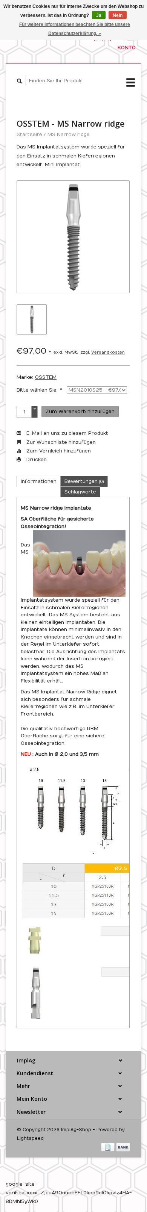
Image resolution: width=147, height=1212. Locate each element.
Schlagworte (80, 492)
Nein (117, 15)
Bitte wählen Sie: (39, 390)
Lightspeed (30, 1138)
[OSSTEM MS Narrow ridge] (73, 237)
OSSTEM (46, 377)
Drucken (36, 460)
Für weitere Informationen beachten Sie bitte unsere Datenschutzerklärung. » (74, 29)
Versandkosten (108, 352)
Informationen (39, 481)
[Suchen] (19, 81)
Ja (98, 15)
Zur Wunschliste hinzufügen (60, 442)
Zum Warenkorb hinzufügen (80, 412)
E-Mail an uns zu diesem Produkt (66, 433)
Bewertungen (84, 481)
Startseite (29, 135)
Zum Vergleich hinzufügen (58, 451)
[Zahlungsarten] (108, 1147)
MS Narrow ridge (68, 135)
